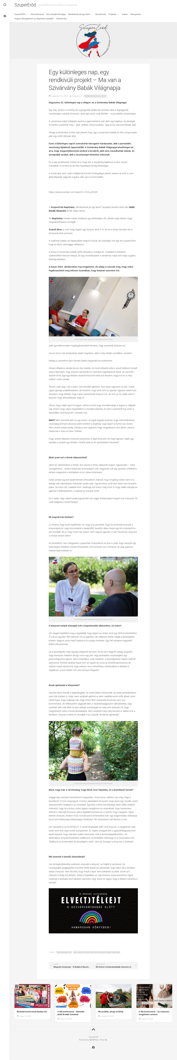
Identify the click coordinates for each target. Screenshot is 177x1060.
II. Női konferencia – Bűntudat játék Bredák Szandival (71, 1013)
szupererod (77, 96)
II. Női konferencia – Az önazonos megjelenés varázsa (154, 1013)
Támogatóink (135, 14)
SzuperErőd (25, 4)
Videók (125, 14)
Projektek (112, 14)
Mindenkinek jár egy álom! (79, 14)
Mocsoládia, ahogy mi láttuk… (111, 1012)
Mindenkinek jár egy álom (95, 96)
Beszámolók (100, 14)
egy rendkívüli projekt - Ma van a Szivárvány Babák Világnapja (97, 952)
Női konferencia (37, 14)
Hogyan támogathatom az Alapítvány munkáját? (34, 18)
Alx (106, 1040)
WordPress (93, 1040)
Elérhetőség (61, 18)
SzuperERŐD (19, 14)
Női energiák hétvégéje (56, 14)
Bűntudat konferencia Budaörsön (32, 1012)
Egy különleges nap (64, 952)
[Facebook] (4, 16)
